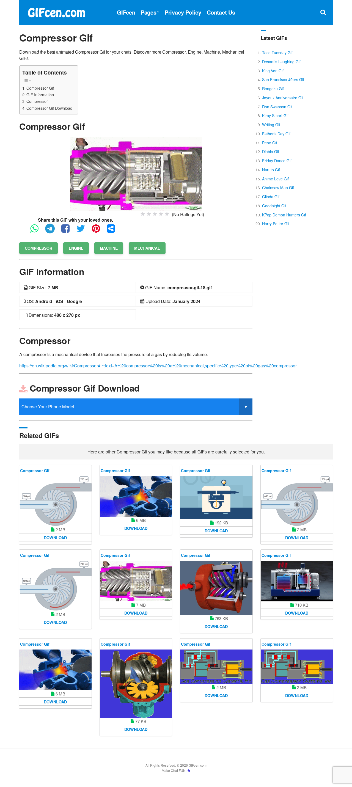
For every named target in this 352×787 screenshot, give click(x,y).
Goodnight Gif (274, 205)
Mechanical (147, 248)
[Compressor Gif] (136, 173)
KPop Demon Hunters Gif (284, 215)
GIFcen (126, 12)
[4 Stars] (161, 214)
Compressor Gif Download (49, 108)
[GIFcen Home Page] (56, 12)
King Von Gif (273, 70)
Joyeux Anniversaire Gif (282, 97)
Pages (148, 12)
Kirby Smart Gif (275, 115)
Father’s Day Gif (276, 133)
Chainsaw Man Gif (278, 187)
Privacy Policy (183, 12)
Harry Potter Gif (275, 223)
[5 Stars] (167, 214)
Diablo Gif (270, 151)
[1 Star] (142, 214)
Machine (109, 248)
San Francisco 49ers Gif (283, 79)
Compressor (37, 101)
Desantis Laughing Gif (281, 61)
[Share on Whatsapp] (37, 231)
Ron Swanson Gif (277, 106)
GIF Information (40, 94)
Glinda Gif (270, 196)
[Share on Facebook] (68, 231)
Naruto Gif (271, 169)
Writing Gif (271, 124)
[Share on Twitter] (83, 231)
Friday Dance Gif (277, 160)
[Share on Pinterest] (99, 231)
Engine (76, 248)
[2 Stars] (149, 214)
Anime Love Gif (275, 178)
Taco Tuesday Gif (277, 52)
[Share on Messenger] (113, 231)
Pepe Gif (269, 142)
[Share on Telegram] (52, 231)
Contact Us (221, 12)
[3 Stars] (155, 214)
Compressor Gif (40, 88)
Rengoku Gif (273, 88)
